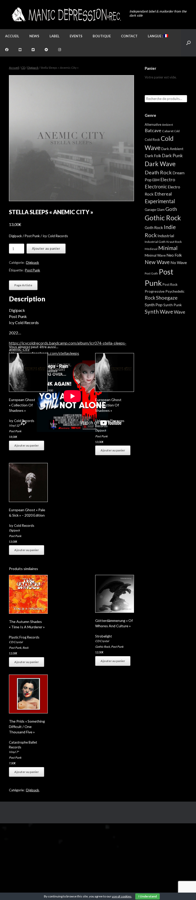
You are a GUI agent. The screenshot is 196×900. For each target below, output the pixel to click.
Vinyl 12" (14, 425)
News (34, 36)
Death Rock (158, 172)
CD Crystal (16, 642)
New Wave (157, 262)
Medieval (151, 248)
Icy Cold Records (21, 421)
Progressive (155, 291)
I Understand (147, 896)
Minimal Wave (155, 255)
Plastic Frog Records (24, 637)
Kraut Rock (174, 242)
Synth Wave (159, 312)
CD (23, 68)
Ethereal (163, 194)
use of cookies (121, 896)
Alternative (153, 124)
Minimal (168, 248)
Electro (167, 179)
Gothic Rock (102, 646)
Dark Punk (172, 155)
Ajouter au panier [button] (26, 445)
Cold (177, 131)
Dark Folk (153, 155)
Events (76, 36)
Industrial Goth (155, 242)
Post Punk (32, 270)
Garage (150, 209)
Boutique (102, 36)
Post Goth (151, 273)
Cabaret (168, 131)
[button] (188, 42)
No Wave (178, 262)
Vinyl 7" (14, 752)
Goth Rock (154, 227)
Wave (179, 312)
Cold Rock (152, 140)
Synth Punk (172, 305)
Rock (25, 647)
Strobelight (103, 636)
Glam (161, 210)
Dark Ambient (172, 148)
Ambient (167, 124)
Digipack (33, 68)
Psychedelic (175, 291)
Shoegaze (167, 298)
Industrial (165, 235)
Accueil (12, 36)
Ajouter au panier (46, 248)
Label (54, 36)
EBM (156, 180)
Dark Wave (160, 163)
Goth (171, 209)
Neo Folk (174, 255)
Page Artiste (23, 285)
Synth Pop (154, 304)
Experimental (160, 201)
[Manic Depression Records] (66, 14)
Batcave (153, 130)
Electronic (156, 186)
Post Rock (170, 284)
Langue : (156, 36)
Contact (129, 36)
